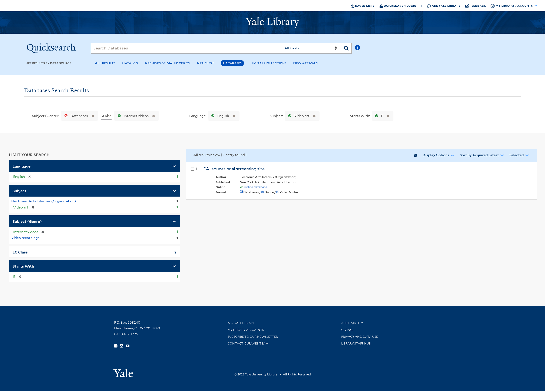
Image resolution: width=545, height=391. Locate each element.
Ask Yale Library (446, 6)
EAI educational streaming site (234, 168)
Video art (302, 116)
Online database (255, 187)
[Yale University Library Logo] (272, 22)
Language (21, 165)
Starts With (23, 265)
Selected (516, 155)
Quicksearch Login (399, 6)
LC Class (20, 251)
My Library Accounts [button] (514, 5)
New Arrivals (305, 63)
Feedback (478, 6)
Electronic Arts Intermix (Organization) (43, 201)
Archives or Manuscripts (167, 63)
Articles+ (205, 63)
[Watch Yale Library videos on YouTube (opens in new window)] (127, 346)
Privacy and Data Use (359, 336)
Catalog (130, 63)
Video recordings (25, 238)
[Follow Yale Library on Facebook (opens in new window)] (115, 346)
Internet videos (136, 116)
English (223, 116)
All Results (105, 63)
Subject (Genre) (27, 221)
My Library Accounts (246, 330)
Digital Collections (269, 63)
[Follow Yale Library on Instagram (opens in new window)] (121, 346)
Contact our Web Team (248, 343)
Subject (19, 190)
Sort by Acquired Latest (479, 155)
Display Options (436, 155)
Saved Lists (364, 6)
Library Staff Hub (356, 343)
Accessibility (352, 323)
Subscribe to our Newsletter (253, 336)
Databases (232, 63)
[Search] (346, 48)
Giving (347, 330)
